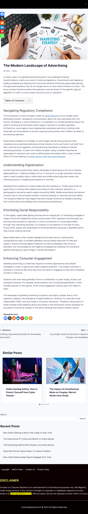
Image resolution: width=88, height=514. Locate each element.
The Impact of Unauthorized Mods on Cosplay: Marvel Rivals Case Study (64, 392)
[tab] (39, 404)
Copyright (5, 469)
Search (3, 414)
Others (14, 71)
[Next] (82, 380)
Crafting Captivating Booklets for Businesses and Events (20, 333)
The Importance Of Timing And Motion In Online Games (28, 439)
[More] (31, 318)
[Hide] (1, 40)
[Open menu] (86, 4)
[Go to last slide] (6, 380)
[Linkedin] (18, 318)
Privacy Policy (43, 469)
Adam (8, 71)
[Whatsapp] (26, 318)
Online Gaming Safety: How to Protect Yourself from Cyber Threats (21, 392)
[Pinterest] (22, 318)
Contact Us (30, 469)
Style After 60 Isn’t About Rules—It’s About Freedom (27, 451)
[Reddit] (14, 318)
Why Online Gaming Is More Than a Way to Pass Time (27, 433)
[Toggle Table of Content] (28, 101)
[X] (10, 318)
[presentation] (22, 371)
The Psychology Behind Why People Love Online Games (28, 445)
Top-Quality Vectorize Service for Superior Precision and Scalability (69, 333)
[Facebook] (5, 318)
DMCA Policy (17, 469)
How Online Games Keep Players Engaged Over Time (27, 457)
